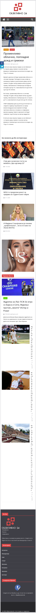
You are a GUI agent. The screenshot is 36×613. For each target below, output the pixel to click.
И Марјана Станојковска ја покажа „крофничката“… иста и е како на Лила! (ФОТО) (18, 225)
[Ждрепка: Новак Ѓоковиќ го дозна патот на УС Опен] (15, 347)
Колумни (4, 568)
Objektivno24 (15, 64)
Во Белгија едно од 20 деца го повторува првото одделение (32, 392)
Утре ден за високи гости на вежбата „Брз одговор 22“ (15, 162)
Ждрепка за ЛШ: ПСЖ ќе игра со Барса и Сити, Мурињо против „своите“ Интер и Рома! (17, 306)
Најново (12, 49)
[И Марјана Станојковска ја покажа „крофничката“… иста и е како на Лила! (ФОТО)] (18, 205)
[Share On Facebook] (2, 63)
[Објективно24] (4, 19)
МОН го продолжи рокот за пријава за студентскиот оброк (16, 193)
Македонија (5, 554)
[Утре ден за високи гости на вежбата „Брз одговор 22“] (18, 143)
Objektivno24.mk (20, 595)
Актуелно (4, 550)
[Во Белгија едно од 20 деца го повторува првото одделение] (15, 397)
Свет (3, 557)
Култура (4, 575)
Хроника (4, 571)
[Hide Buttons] (1, 69)
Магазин (6, 49)
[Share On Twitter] (2, 66)
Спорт (5, 298)
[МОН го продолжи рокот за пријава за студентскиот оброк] (18, 174)
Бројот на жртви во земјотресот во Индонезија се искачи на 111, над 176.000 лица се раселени (32, 458)
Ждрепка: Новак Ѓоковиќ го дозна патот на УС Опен (32, 342)
